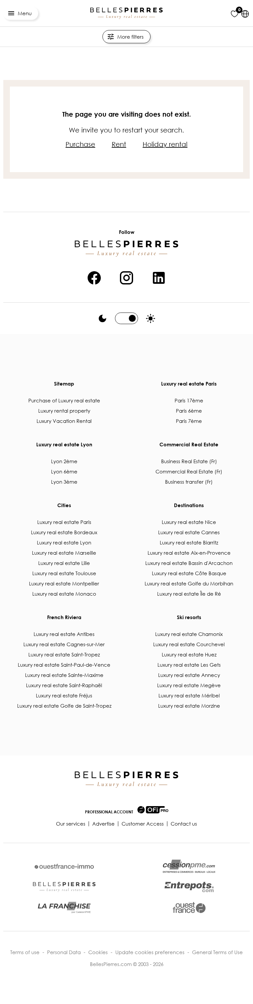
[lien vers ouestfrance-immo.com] (64, 866)
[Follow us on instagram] (126, 277)
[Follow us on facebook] (94, 277)
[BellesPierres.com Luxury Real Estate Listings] (126, 13)
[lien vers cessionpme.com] (189, 867)
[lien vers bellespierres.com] (64, 887)
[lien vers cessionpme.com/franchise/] (64, 907)
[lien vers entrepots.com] (189, 887)
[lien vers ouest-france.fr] (189, 907)
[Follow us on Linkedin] (159, 277)
